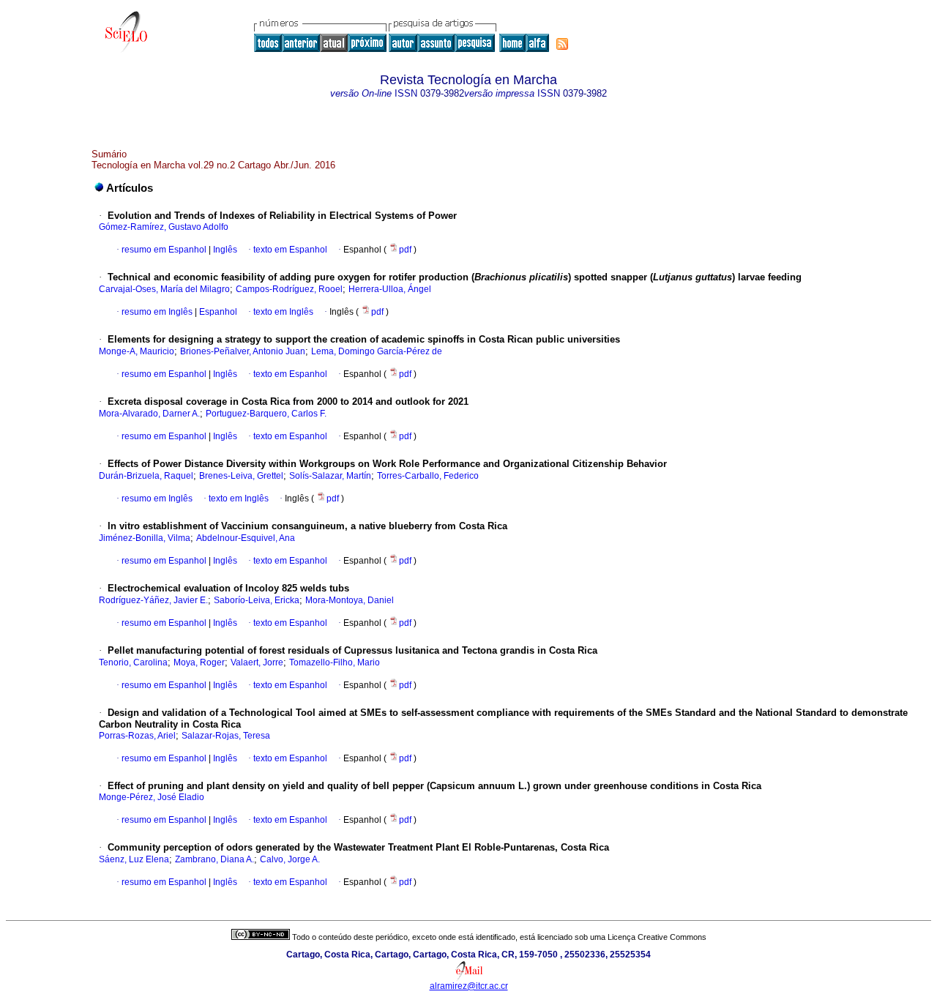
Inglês (224, 249)
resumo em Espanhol (164, 249)
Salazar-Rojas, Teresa (226, 736)
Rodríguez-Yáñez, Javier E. (153, 600)
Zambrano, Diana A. (214, 859)
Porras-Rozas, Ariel (137, 736)
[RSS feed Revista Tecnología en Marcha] (562, 44)
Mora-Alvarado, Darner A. (149, 413)
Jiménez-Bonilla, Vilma (144, 538)
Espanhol (217, 312)
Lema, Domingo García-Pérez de (376, 351)
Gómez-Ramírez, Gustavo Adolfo (163, 227)
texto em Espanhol (290, 249)
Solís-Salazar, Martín (330, 476)
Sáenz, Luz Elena (134, 859)
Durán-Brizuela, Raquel (146, 476)
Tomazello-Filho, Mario (334, 662)
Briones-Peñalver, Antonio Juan (242, 351)
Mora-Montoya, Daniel (349, 600)
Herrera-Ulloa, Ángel (389, 289)
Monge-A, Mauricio (136, 351)
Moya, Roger (199, 662)
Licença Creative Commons (657, 937)
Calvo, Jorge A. (290, 859)
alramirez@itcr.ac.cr (469, 986)
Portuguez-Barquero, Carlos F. (266, 413)
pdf (406, 249)
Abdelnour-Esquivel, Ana (245, 538)
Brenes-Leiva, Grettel (241, 476)
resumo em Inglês (157, 312)
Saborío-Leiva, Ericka (256, 600)
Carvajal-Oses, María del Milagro (164, 289)
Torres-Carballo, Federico (428, 476)
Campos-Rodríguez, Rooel (289, 289)
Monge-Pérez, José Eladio (151, 797)
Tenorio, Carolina (133, 662)
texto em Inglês (283, 312)
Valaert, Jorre (257, 662)
